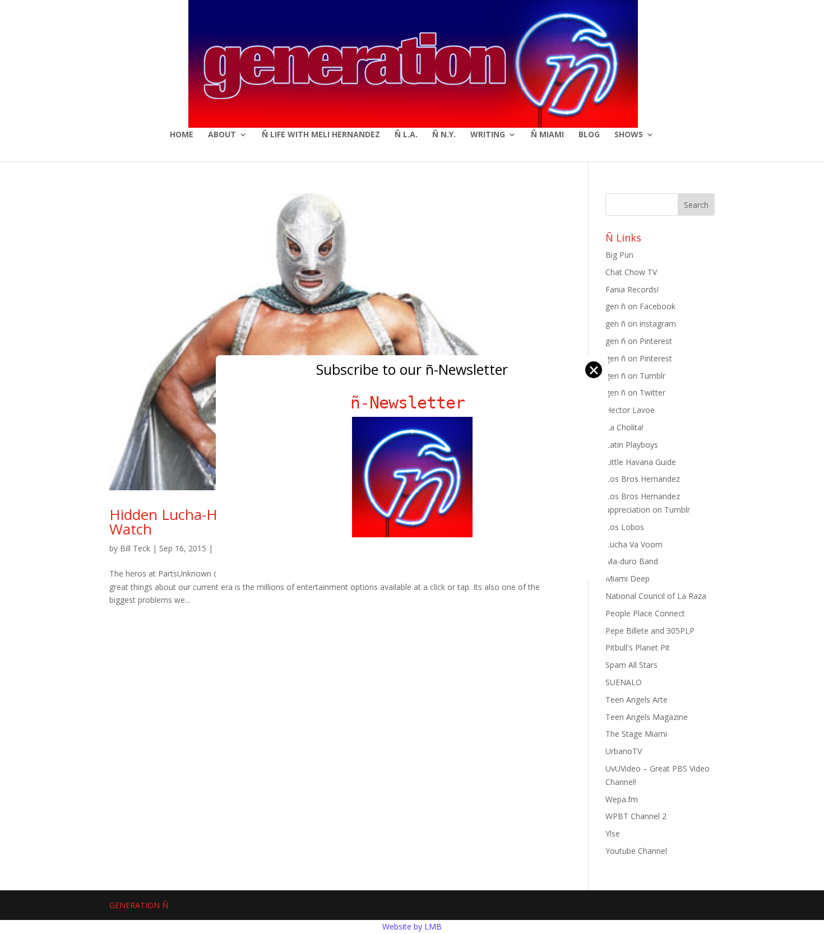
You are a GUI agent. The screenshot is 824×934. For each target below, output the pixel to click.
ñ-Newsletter (412, 402)
